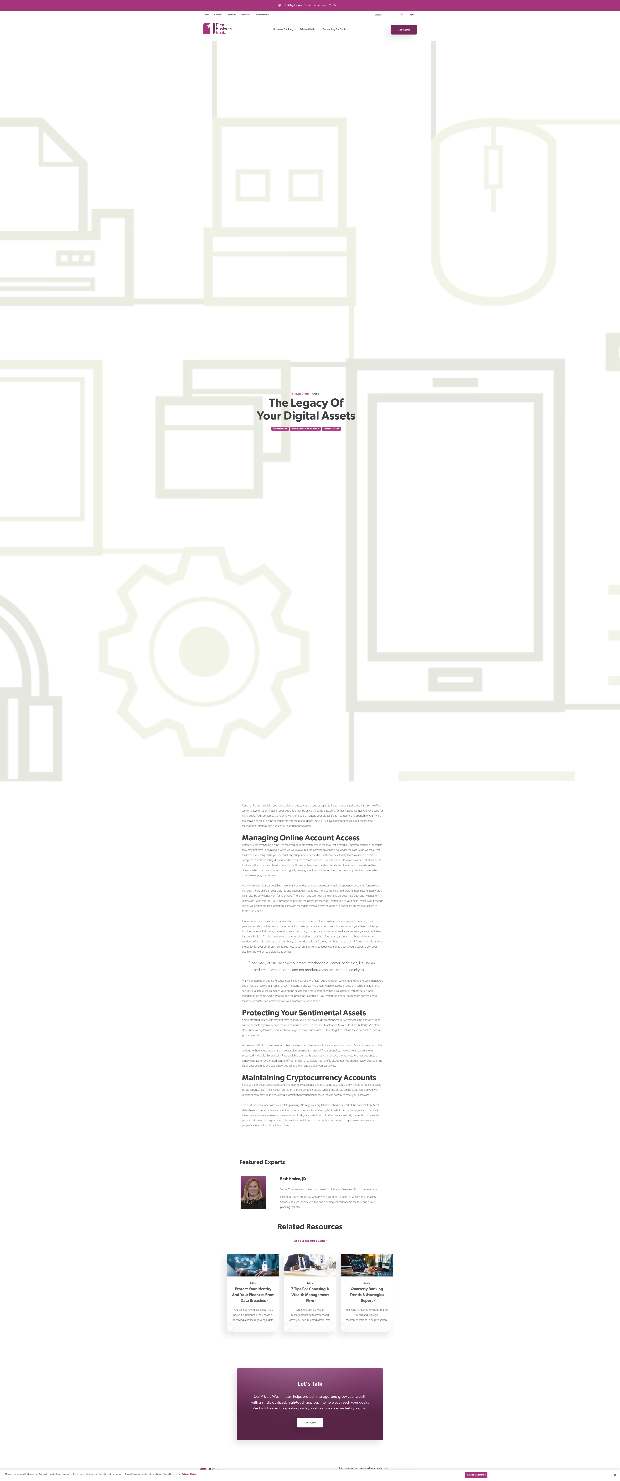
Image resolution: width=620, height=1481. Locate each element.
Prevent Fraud (262, 14)
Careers (218, 14)
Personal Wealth (331, 428)
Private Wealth (308, 29)
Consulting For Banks (334, 29)
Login (411, 15)
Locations (231, 14)
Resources (245, 14)
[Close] (614, 1475)
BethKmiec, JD (293, 1179)
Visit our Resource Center (310, 1240)
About (206, 14)
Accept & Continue (476, 1475)
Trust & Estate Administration (305, 428)
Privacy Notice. (189, 1474)
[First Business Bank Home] (217, 33)
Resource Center (300, 393)
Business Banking (283, 29)
